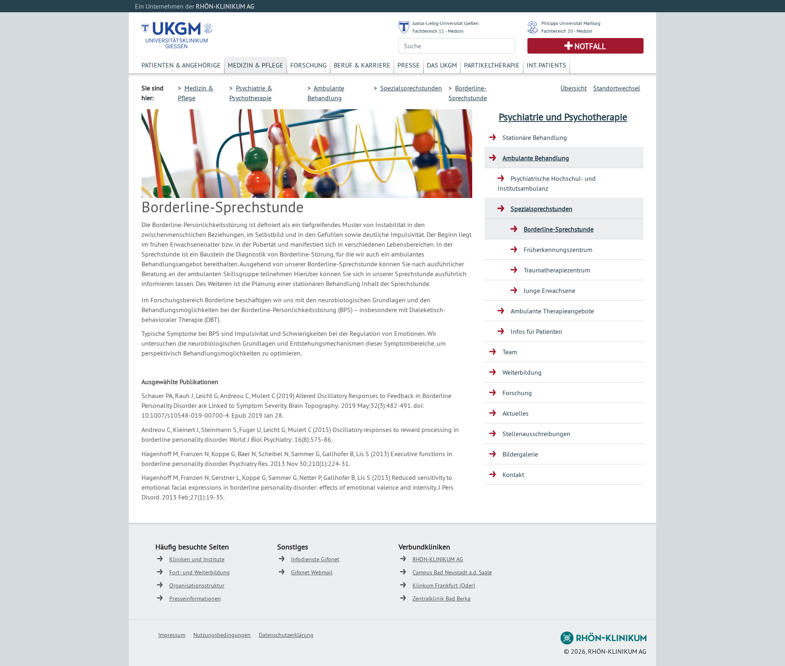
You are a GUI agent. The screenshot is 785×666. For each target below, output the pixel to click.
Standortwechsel (616, 88)
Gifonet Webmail (311, 572)
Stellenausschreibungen (536, 434)
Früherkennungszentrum (558, 249)
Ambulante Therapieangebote (552, 311)
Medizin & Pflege (255, 65)
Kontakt (513, 474)
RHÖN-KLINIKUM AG (438, 559)
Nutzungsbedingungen (222, 635)
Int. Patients (546, 65)
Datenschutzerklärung (286, 635)
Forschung (308, 65)
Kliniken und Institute (196, 559)
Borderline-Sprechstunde (559, 229)
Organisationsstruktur (196, 585)
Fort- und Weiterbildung (199, 572)
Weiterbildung (522, 372)
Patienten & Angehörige (181, 65)
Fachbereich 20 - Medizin (566, 31)
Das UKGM (442, 65)
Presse (408, 65)
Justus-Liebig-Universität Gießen (446, 23)
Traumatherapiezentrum (557, 270)
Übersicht (574, 88)
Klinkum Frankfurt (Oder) (444, 585)
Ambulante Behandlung (535, 158)
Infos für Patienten (536, 331)
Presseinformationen (195, 598)
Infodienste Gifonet (315, 559)
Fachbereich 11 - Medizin (438, 31)
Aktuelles (515, 413)
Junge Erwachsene (549, 290)
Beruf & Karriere (362, 65)
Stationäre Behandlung (534, 137)
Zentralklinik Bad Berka (442, 598)
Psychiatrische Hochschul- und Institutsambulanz (547, 183)
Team (509, 352)
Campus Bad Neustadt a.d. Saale (452, 572)
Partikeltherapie (492, 65)
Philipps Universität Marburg (570, 23)
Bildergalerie (520, 454)
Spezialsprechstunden (411, 88)
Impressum (171, 635)
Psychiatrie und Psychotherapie (563, 116)
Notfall (590, 46)
